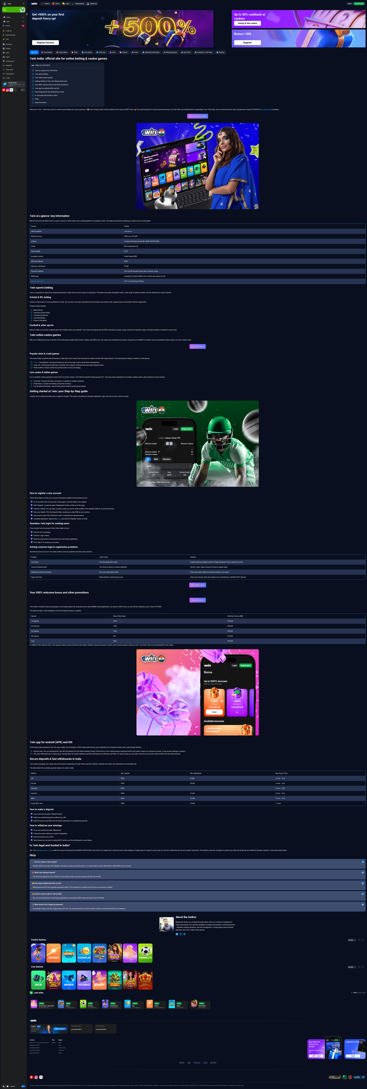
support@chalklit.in (35, 1045)
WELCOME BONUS (265, 109)
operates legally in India (44, 850)
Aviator (54, 1042)
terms (59, 519)
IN (22, 90)
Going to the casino (247, 23)
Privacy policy (62, 1047)
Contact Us (61, 1050)
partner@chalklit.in (34, 1053)
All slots (350, 940)
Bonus (60, 1042)
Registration (359, 3)
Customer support (37, 281)
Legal (59, 1045)
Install (319, 1056)
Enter (349, 3)
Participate (45, 42)
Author (60, 1053)
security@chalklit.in (35, 1047)
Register (247, 42)
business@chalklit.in (35, 1050)
